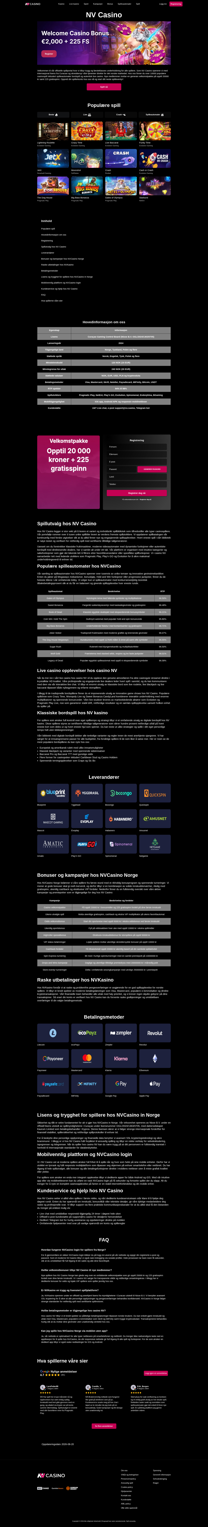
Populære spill (48, 229)
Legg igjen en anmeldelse (156, 1373)
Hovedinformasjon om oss (53, 235)
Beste (51, 115)
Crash (119, 115)
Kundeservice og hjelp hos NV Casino (59, 289)
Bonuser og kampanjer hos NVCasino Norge (62, 259)
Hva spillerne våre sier (52, 301)
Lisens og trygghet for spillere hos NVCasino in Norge (67, 277)
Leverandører (47, 253)
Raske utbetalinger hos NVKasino (57, 265)
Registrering (47, 240)
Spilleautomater (153, 115)
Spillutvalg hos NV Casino (53, 247)
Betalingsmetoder (49, 271)
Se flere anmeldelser (104, 1426)
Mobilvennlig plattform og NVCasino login (61, 283)
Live (85, 115)
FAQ (43, 295)
